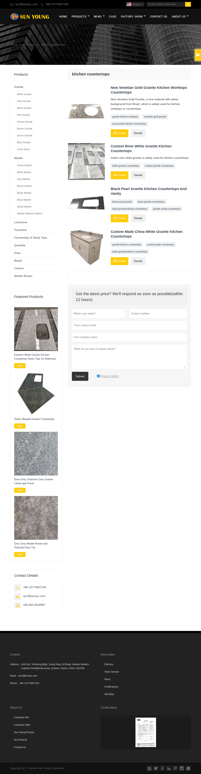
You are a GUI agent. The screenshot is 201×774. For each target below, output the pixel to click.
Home (63, 16)
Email (119, 132)
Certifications (111, 687)
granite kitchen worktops (125, 116)
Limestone (20, 222)
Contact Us (158, 16)
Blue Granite (23, 142)
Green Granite (24, 135)
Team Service (111, 672)
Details (138, 133)
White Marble (24, 172)
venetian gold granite (155, 116)
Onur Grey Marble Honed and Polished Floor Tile (30, 545)
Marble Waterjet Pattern (29, 213)
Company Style (22, 725)
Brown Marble (24, 186)
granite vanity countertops (167, 209)
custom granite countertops (159, 166)
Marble (18, 158)
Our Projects (20, 740)
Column (19, 268)
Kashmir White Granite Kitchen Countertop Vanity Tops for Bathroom (35, 357)
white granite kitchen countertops (129, 251)
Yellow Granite (25, 122)
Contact (15, 654)
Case (112, 16)
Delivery (108, 664)
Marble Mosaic (23, 276)
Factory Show (132, 16)
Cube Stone (23, 149)
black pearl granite (122, 202)
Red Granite (23, 115)
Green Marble (24, 165)
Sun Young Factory (24, 732)
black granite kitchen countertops (129, 209)
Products (79, 16)
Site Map (109, 694)
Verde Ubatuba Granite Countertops (34, 419)
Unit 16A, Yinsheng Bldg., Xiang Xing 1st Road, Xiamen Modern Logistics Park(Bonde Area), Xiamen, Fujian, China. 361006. (55, 666)
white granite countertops (125, 166)
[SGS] (146, 732)
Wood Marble (24, 206)
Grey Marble (23, 179)
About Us (179, 16)
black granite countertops (151, 202)
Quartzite (20, 245)
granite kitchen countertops (126, 244)
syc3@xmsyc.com (26, 4)
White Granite (24, 94)
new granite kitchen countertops (129, 124)
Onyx (17, 253)
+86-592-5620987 (34, 605)
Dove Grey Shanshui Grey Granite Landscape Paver (33, 481)
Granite (18, 87)
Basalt (18, 261)
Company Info (21, 717)
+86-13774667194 (56, 4)
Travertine (20, 230)
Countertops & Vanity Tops (30, 238)
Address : (15, 664)
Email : (13, 676)
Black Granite (24, 108)
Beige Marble (24, 193)
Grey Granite (24, 101)
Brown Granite (24, 128)
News (98, 16)
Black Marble (24, 200)
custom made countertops (160, 244)
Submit (80, 376)
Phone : (14, 683)
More (20, 365)
